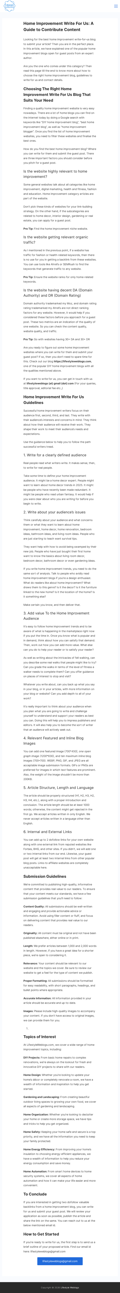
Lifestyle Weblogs (70, 1287)
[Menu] (116, 6)
